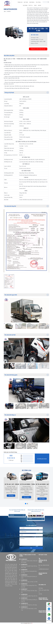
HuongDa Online (27, 623)
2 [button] (27, 503)
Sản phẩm (31, 2)
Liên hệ (40, 594)
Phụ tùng (38, 2)
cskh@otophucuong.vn (44, 569)
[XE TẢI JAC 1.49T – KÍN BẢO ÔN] (11, 476)
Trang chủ (20, 2)
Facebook (12, 515)
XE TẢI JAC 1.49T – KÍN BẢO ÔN (13, 484)
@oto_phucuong (23, 521)
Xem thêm (26, 497)
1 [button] (25, 503)
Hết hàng (11, 495)
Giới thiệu (26, 2)
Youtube (30, 518)
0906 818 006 (43, 561)
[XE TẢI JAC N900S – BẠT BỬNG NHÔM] (42, 476)
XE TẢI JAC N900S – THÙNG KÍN (28, 484)
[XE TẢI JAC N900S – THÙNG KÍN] (26, 476)
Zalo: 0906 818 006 (44, 565)
